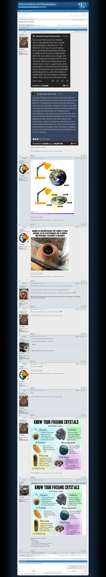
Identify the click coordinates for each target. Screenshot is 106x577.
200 (74, 25)
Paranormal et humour (26, 22)
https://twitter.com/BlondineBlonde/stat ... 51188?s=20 (42, 341)
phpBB (50, 572)
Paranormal (28, 19)
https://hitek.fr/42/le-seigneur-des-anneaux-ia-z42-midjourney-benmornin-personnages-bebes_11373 (51, 285)
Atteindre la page (61, 25)
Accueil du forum (22, 19)
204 (81, 25)
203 (79, 25)
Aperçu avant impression (23, 27)
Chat (31, 10)
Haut (20, 155)
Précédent (66, 25)
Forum (20, 7)
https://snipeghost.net (47, 220)
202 (77, 25)
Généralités (33, 19)
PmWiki (85, 574)
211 (83, 25)
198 (70, 25)
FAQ (25, 10)
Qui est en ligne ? (22, 561)
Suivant (86, 25)
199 (72, 25)
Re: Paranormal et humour (41, 31)
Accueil (22, 10)
